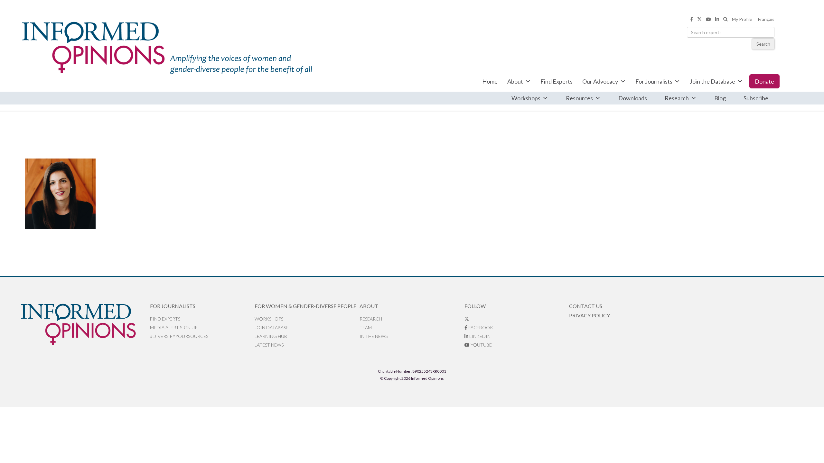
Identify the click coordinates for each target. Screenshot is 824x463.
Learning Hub (271, 336)
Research (677, 98)
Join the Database (712, 81)
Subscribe (756, 98)
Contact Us (585, 306)
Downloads (632, 98)
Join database (271, 327)
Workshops (525, 98)
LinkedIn (479, 336)
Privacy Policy (589, 315)
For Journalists (653, 81)
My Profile (742, 19)
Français (766, 19)
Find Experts (556, 81)
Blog (720, 98)
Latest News (269, 345)
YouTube (481, 345)
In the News (374, 336)
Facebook (480, 327)
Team (366, 327)
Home (490, 81)
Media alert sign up (173, 327)
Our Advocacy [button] (600, 81)
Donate (764, 81)
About (515, 81)
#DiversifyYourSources (179, 336)
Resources (579, 98)
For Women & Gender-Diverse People (305, 306)
